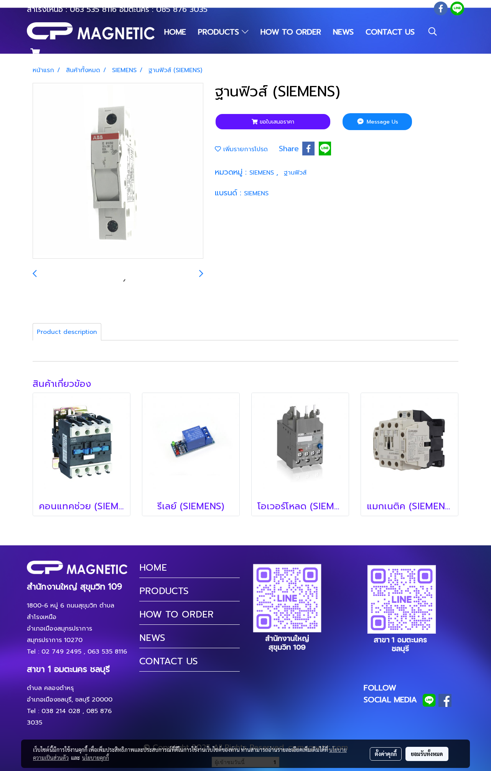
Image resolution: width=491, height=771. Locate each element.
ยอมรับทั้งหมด (427, 753)
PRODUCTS (220, 32)
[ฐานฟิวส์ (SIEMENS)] (118, 171)
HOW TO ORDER (290, 32)
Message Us (381, 122)
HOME (175, 32)
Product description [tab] (67, 332)
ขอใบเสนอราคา (276, 122)
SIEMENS (262, 172)
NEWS (343, 32)
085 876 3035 (182, 9)
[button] (432, 31)
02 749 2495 (61, 651)
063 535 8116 (93, 9)
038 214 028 (60, 711)
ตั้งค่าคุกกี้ (386, 753)
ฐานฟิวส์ (295, 172)
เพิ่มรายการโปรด (244, 149)
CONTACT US (390, 32)
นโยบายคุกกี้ (95, 757)
